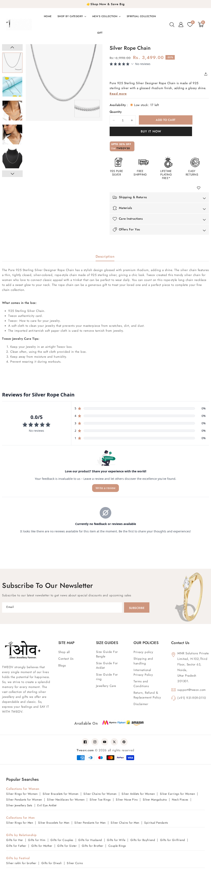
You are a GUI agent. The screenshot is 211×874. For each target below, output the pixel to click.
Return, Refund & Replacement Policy (147, 695)
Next (12, 173)
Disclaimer (141, 704)
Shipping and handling (143, 661)
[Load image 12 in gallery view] (12, 87)
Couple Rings (117, 846)
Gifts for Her (14, 840)
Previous (12, 47)
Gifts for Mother (41, 846)
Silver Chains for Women (100, 794)
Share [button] (207, 74)
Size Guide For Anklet (107, 665)
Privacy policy (143, 652)
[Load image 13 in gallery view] (12, 110)
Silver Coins (75, 863)
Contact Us (65, 658)
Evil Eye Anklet (46, 805)
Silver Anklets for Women (138, 794)
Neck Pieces (180, 799)
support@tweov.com (191, 690)
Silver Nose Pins (127, 799)
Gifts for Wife (116, 840)
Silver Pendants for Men (90, 823)
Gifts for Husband (90, 840)
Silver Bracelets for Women (61, 794)
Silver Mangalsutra (155, 799)
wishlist (200, 188)
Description (105, 256)
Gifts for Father (16, 846)
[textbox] (105, 316)
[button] (172, 24)
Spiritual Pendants (156, 823)
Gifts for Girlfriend (172, 840)
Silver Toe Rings (100, 799)
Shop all (64, 652)
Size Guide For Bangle (107, 654)
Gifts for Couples (61, 840)
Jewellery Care (106, 686)
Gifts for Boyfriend (142, 840)
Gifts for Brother (92, 846)
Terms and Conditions (141, 683)
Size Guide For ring (107, 677)
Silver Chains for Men (125, 823)
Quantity (116, 112)
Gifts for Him (37, 840)
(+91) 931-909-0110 (191, 698)
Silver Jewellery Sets (19, 805)
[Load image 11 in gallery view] (12, 63)
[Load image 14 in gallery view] (12, 134)
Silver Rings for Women (22, 794)
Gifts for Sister (67, 846)
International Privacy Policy (143, 672)
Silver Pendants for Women (24, 799)
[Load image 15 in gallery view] (12, 158)
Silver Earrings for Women (177, 794)
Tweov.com (85, 750)
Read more (118, 93)
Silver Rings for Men (19, 823)
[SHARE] (207, 74)
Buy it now (151, 131)
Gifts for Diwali (51, 863)
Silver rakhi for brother (21, 863)
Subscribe (137, 608)
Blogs (62, 665)
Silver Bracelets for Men (53, 823)
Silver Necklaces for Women (65, 799)
